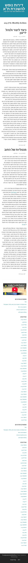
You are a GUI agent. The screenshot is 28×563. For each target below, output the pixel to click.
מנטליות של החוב (15, 149)
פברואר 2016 (23, 337)
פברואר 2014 (23, 386)
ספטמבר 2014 (23, 368)
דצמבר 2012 (23, 417)
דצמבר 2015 (23, 342)
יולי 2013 (24, 404)
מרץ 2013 (24, 409)
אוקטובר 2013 (23, 396)
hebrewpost (21, 145)
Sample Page (13, 559)
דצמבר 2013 (23, 391)
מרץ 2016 (24, 335)
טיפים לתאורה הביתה (21, 309)
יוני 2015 (24, 355)
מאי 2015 (24, 358)
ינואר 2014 (24, 389)
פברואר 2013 (23, 412)
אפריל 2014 (23, 381)
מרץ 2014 (24, 383)
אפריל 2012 (23, 420)
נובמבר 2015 (23, 345)
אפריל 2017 (23, 324)
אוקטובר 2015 (23, 347)
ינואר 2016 (24, 340)
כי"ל (25, 238)
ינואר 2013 (24, 414)
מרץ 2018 (24, 322)
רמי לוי (24, 224)
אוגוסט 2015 (23, 353)
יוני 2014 (24, 376)
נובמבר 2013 (23, 394)
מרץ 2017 (24, 327)
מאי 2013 (24, 407)
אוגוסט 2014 (23, 371)
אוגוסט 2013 (23, 402)
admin (14, 36)
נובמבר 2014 (23, 365)
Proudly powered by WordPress (9, 555)
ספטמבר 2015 (23, 350)
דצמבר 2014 (23, 363)
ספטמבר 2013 (23, 399)
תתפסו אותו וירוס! (22, 307)
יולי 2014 (24, 373)
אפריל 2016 (23, 332)
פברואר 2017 (23, 329)
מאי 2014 (24, 378)
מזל (25, 301)
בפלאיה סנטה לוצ (22, 312)
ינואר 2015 (24, 360)
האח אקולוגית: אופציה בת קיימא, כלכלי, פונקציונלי (15, 304)
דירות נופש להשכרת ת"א (14, 7)
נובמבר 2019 (23, 319)
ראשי (19, 559)
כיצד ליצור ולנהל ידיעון (16, 31)
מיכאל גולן (13, 192)
